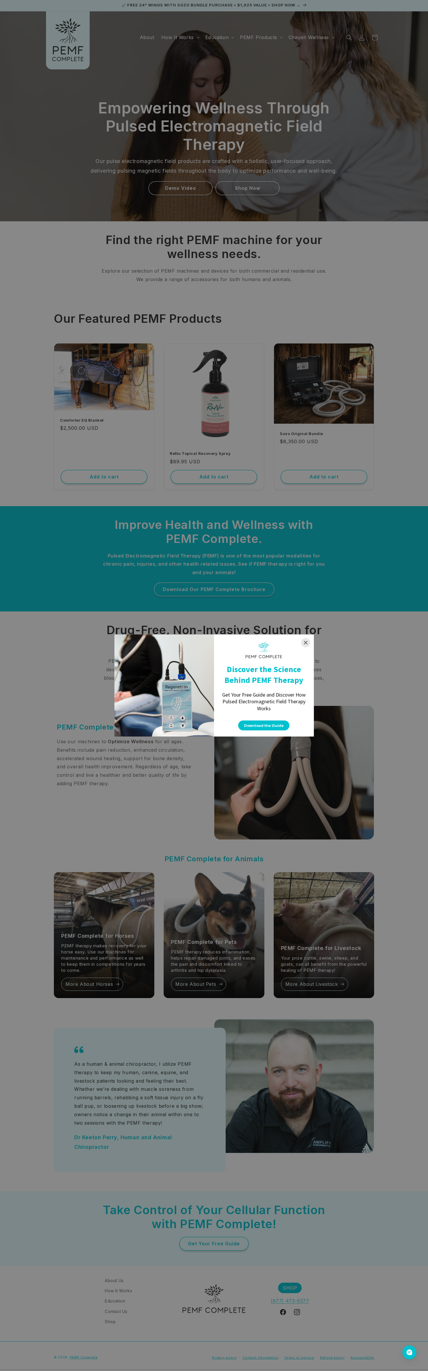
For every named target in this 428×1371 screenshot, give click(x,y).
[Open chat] (409, 1352)
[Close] (305, 642)
